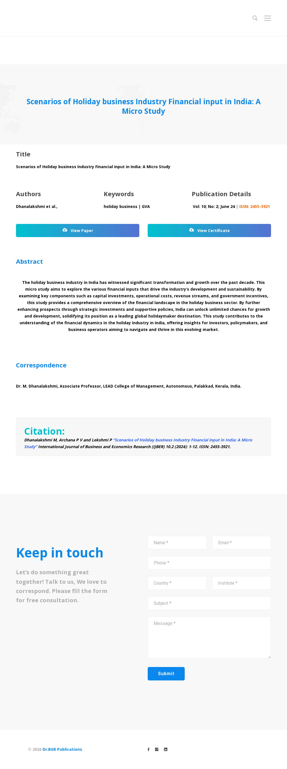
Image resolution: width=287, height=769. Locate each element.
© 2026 (55, 749)
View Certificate (213, 230)
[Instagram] (157, 749)
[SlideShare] (166, 749)
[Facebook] (148, 749)
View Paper (81, 230)
